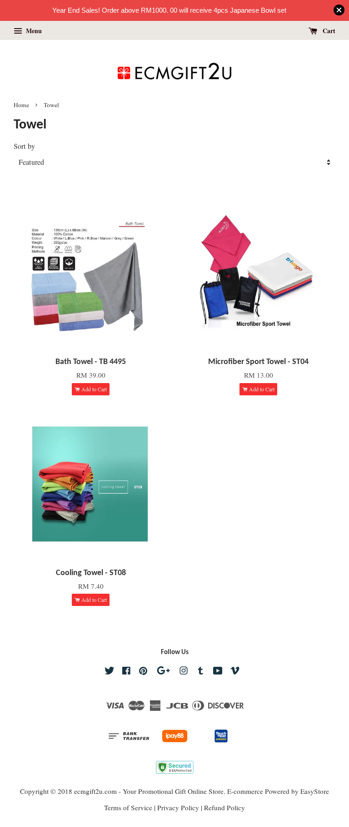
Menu (33, 30)
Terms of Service (128, 807)
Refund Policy (224, 807)
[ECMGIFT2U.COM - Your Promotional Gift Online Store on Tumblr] (200, 671)
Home (21, 105)
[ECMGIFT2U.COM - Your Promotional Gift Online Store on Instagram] (184, 671)
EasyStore (314, 791)
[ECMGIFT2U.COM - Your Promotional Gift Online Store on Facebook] (126, 671)
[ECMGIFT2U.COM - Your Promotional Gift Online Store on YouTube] (218, 671)
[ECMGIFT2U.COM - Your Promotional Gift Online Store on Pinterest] (143, 671)
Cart (328, 30)
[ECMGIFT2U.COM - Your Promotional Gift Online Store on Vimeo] (235, 671)
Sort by (24, 146)
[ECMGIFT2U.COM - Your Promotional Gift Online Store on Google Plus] (163, 671)
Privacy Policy (178, 807)
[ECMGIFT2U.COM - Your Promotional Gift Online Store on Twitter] (110, 671)
